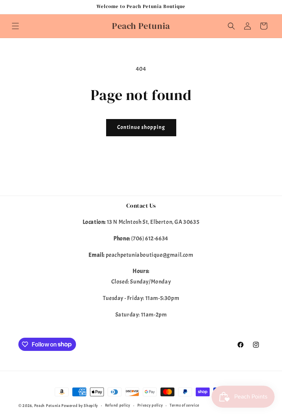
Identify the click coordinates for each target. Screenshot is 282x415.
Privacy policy (150, 405)
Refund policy (117, 405)
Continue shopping (141, 127)
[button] (15, 26)
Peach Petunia (47, 405)
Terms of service (184, 405)
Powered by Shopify (79, 405)
